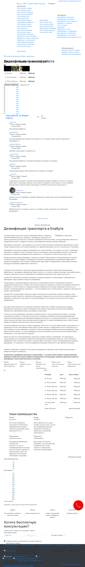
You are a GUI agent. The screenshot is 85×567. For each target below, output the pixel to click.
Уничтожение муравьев (25, 14)
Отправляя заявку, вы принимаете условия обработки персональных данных (24, 542)
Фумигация (61, 27)
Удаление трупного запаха (70, 52)
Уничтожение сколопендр (25, 44)
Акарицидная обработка (25, 22)
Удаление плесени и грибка (71, 50)
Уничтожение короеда (24, 8)
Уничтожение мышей (46, 24)
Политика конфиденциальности (70, 564)
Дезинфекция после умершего (67, 21)
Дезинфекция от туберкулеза (67, 31)
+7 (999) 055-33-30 (31, 559)
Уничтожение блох (23, 16)
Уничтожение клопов (24, 10)
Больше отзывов (42, 218)
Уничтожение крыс (46, 22)
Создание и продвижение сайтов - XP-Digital (19, 566)
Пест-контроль (62, 25)
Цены (60, 1)
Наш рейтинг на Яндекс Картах (17, 116)
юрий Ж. (13, 174)
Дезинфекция (76, 545)
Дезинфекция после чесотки (66, 35)
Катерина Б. (19, 190)
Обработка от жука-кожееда (26, 36)
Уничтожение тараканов (25, 12)
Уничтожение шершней (24, 30)
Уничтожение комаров (24, 26)
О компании (71, 1)
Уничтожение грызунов (47, 30)
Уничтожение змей (46, 32)
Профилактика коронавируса (71, 54)
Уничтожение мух (23, 18)
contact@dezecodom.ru (18, 556)
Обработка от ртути (64, 29)
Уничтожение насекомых (25, 34)
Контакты (78, 1)
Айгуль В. (13, 122)
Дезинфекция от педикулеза (66, 33)
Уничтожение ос (22, 28)
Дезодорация (21, 51)
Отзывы (64, 1)
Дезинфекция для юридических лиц (69, 37)
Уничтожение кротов (46, 26)
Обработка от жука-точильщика (28, 38)
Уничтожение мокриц (24, 20)
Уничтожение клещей (24, 24)
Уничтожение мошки (24, 32)
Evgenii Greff (14, 154)
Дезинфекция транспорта (65, 17)
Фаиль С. (13, 164)
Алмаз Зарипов (15, 144)
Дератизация (44, 20)
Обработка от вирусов (64, 23)
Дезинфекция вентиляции (65, 19)
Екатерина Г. (14, 132)
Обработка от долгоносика (26, 40)
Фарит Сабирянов (17, 202)
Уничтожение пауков (24, 46)
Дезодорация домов (63, 545)
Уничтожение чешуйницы (25, 42)
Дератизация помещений (48, 28)
